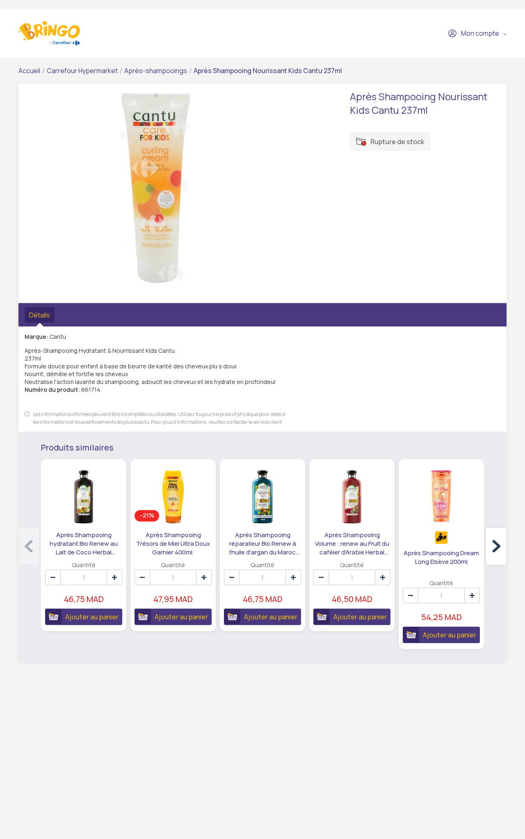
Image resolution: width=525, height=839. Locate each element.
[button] (496, 546)
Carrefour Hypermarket (82, 70)
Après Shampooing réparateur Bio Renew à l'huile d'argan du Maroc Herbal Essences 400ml (262, 544)
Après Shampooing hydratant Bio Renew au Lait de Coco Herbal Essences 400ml (84, 544)
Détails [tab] (39, 315)
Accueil (29, 70)
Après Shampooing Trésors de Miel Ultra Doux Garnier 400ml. (173, 543)
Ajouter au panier (92, 616)
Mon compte (480, 33)
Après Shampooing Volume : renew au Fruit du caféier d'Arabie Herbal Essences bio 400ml (352, 544)
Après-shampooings (155, 70)
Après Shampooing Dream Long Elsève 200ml (441, 557)
